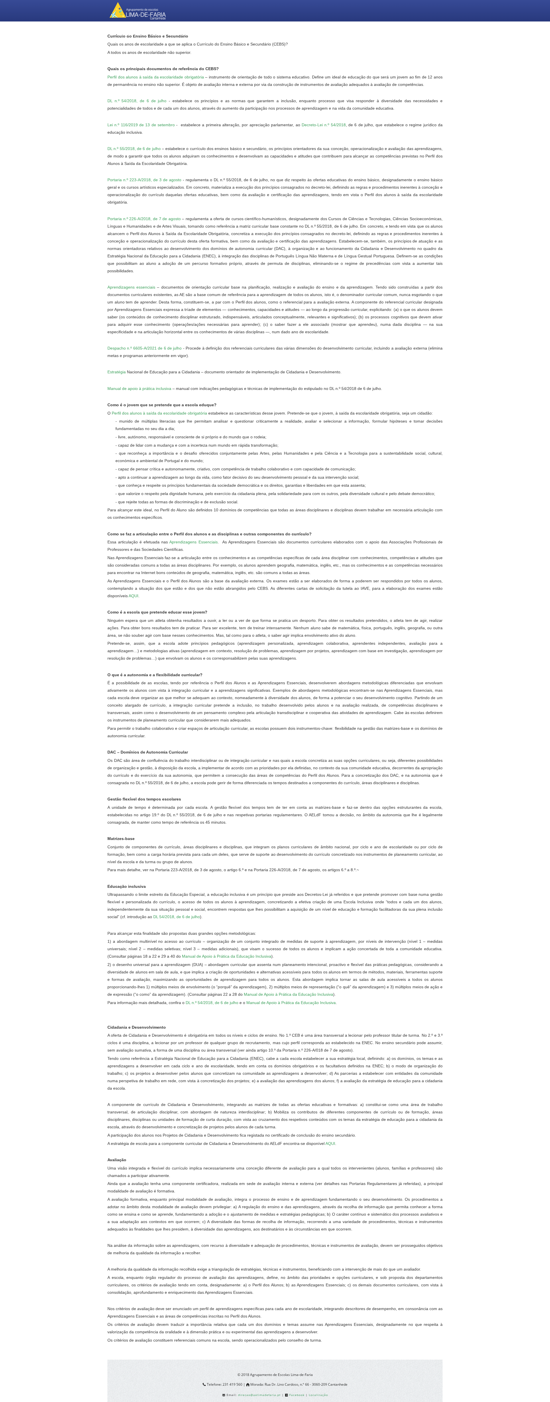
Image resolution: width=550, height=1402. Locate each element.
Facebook (297, 1395)
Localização (318, 1395)
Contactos (423, 33)
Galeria (364, 33)
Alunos (212, 33)
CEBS (290, 33)
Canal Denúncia (252, 33)
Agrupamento (133, 33)
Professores (176, 33)
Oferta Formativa (326, 33)
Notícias (392, 33)
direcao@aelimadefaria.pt (260, 1395)
